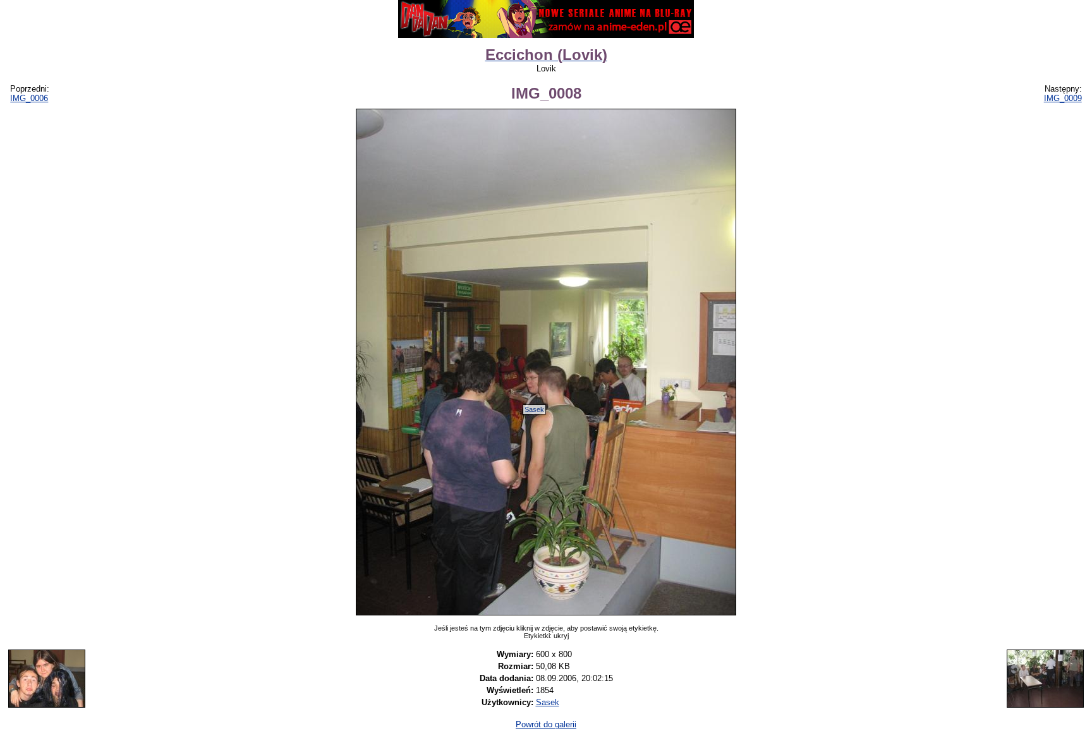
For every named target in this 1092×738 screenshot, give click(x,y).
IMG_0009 (1063, 98)
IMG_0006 (29, 98)
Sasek (534, 409)
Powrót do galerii (546, 724)
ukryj (561, 635)
